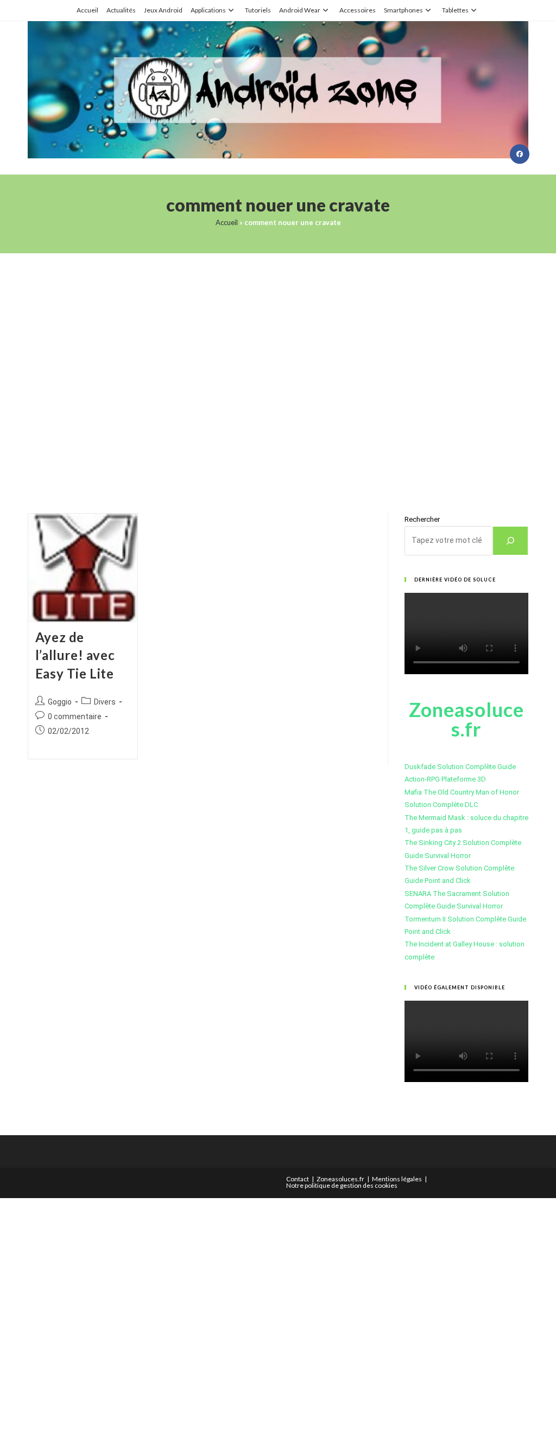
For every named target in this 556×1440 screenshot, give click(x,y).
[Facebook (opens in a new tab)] (519, 154)
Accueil (87, 10)
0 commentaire (75, 716)
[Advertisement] (278, 369)
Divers (105, 701)
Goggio (60, 701)
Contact (297, 1179)
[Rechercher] (510, 540)
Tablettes (455, 10)
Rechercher (422, 519)
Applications (208, 10)
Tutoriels (258, 10)
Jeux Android (163, 10)
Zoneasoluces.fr (340, 1179)
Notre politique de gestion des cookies (341, 1185)
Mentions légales (397, 1179)
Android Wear (299, 10)
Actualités (121, 10)
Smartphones (403, 10)
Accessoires (357, 10)
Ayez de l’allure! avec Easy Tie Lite (75, 655)
